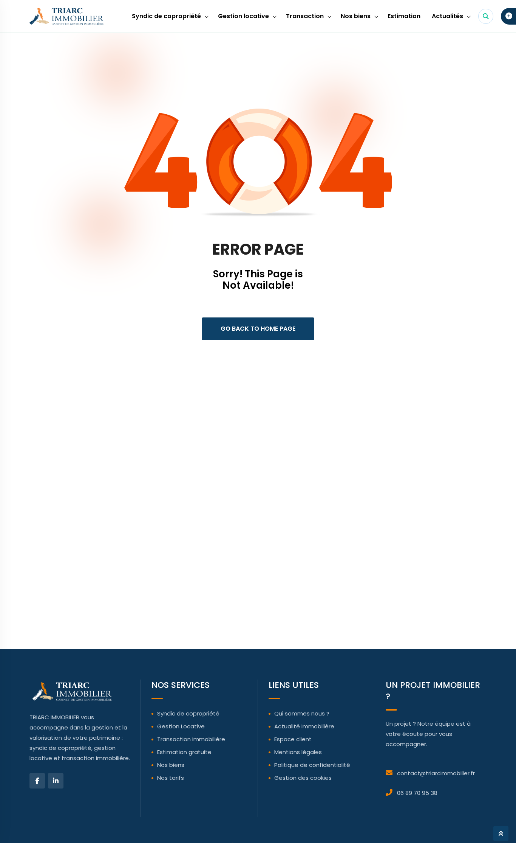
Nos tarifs (170, 778)
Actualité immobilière (304, 726)
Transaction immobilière (191, 739)
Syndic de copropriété (166, 16)
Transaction (305, 16)
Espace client (293, 739)
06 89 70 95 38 (417, 793)
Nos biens (356, 16)
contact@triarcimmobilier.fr (436, 773)
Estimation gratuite (184, 752)
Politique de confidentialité (312, 765)
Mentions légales (298, 752)
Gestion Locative (181, 726)
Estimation (404, 16)
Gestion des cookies (303, 778)
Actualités (447, 16)
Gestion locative (243, 16)
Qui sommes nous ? (301, 713)
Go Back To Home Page (258, 328)
